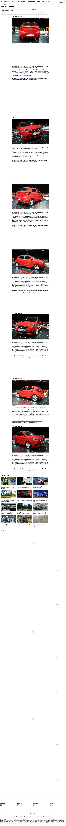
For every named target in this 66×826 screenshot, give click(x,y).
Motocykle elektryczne (21, 1)
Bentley (1, 805)
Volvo (50, 810)
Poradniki (48, 1)
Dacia (1, 810)
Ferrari (18, 804)
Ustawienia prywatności (46, 816)
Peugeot (34, 806)
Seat (33, 810)
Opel (33, 805)
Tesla (50, 806)
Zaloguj (61, 1)
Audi (1, 804)
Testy (43, 1)
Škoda (50, 804)
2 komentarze (41, 12)
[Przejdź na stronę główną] (2, 2)
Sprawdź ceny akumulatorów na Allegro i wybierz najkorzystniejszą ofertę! (27, 78)
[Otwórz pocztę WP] (54, 2)
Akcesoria (38, 1)
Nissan (34, 804)
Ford (17, 806)
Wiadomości (13, 1)
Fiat (17, 805)
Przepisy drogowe (31, 1)
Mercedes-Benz (19, 810)
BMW (1, 806)
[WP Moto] (7, 2)
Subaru (51, 805)
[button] (57, 1)
